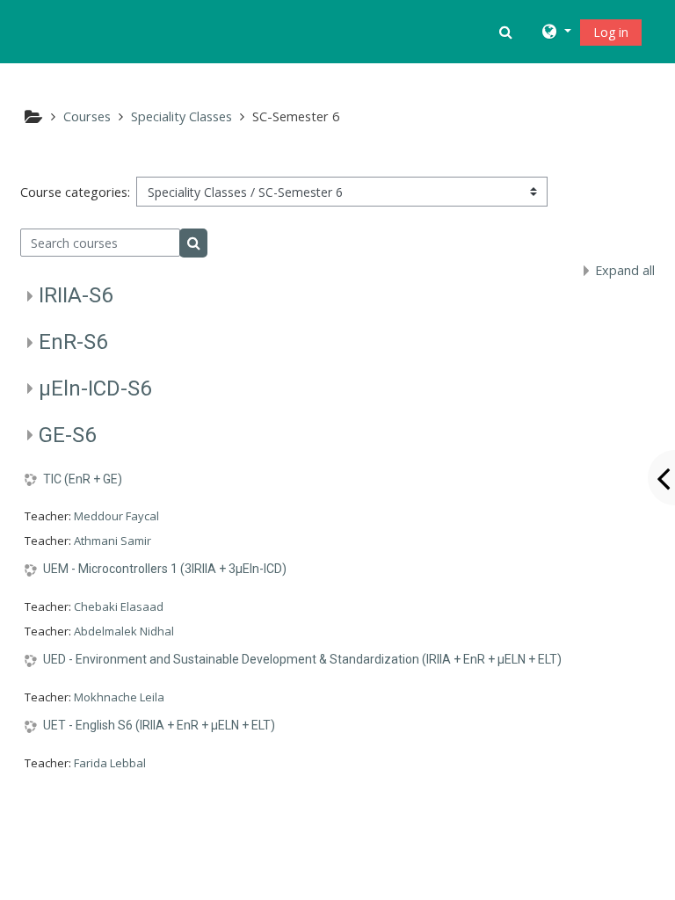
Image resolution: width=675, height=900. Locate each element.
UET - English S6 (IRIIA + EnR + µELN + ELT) (159, 725)
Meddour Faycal (116, 516)
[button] (507, 31)
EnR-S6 (73, 342)
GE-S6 (67, 435)
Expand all (625, 270)
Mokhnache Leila (119, 697)
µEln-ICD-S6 (95, 388)
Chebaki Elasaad (118, 606)
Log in (610, 32)
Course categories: (75, 192)
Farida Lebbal (110, 763)
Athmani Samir (112, 540)
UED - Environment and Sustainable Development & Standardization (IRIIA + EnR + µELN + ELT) (302, 659)
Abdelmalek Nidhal (124, 631)
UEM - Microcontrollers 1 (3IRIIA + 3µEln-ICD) (165, 569)
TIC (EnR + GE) (82, 479)
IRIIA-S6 (75, 295)
